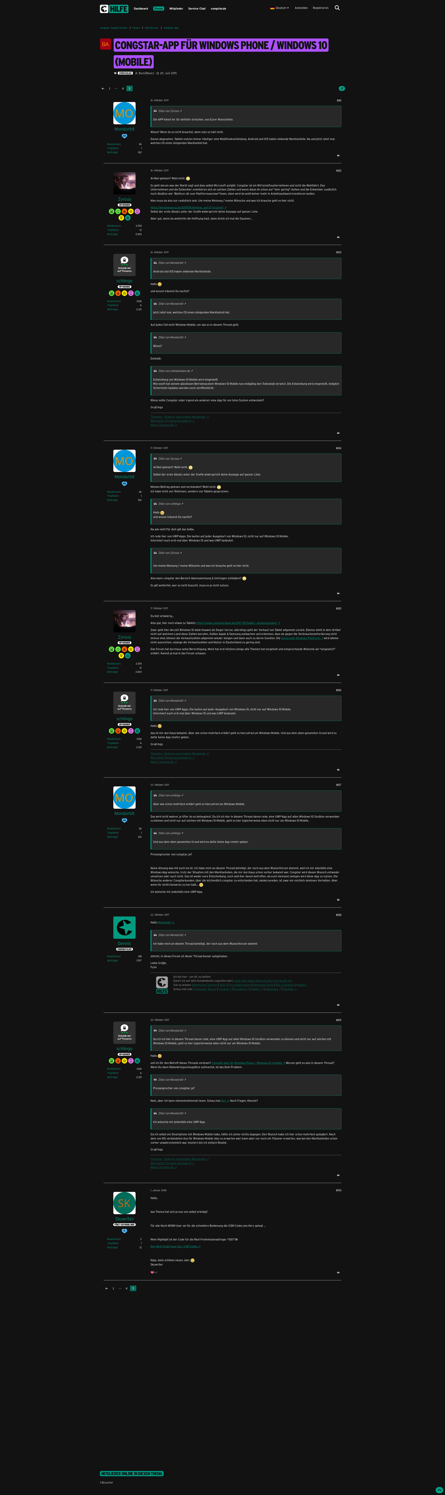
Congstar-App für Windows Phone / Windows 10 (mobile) (247, 1063)
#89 (338, 1020)
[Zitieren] (338, 155)
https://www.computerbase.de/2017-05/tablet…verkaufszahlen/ (237, 623)
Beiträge (112, 152)
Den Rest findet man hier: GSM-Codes (174, 1246)
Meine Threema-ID (162, 425)
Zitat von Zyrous (168, 111)
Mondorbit (164, 922)
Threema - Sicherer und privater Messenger (178, 417)
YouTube (288, 989)
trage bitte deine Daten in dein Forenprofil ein (263, 980)
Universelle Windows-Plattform (300, 638)
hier (223, 1100)
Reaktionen (113, 144)
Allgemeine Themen (204, 985)
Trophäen (112, 148)
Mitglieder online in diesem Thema (131, 1473)
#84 (338, 448)
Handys (301, 985)
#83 (338, 252)
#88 (338, 915)
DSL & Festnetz (285, 985)
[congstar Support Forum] (114, 8)
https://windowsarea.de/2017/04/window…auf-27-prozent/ (187, 207)
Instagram (271, 989)
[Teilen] (342, 88)
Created (224, 989)
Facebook (240, 989)
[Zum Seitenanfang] (439, 1490)
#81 (339, 100)
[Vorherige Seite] (103, 88)
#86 (338, 690)
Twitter (255, 989)
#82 (338, 170)
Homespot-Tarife (263, 985)
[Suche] (337, 7)
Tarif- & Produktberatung (235, 985)
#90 (338, 1190)
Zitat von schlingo (169, 503)
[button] (280, 7)
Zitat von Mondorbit (170, 262)
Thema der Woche (204, 989)
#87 (338, 785)
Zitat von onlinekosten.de (174, 371)
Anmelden (301, 8)
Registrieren (321, 8)
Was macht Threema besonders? (171, 421)
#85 (338, 608)
